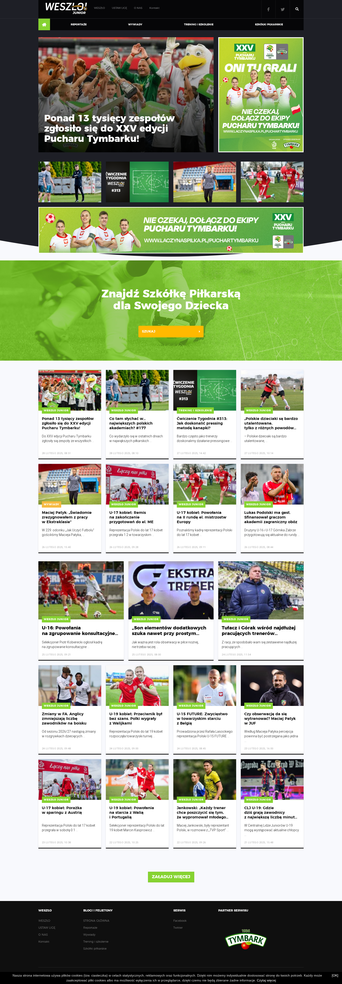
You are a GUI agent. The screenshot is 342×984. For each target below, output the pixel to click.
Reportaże (79, 24)
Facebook (268, 9)
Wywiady (135, 24)
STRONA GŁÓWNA (44, 24)
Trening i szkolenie (198, 24)
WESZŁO (99, 8)
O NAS (138, 8)
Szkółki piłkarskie (269, 24)
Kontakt (154, 8)
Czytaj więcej (266, 980)
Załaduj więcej (171, 877)
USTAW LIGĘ (119, 8)
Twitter (283, 9)
